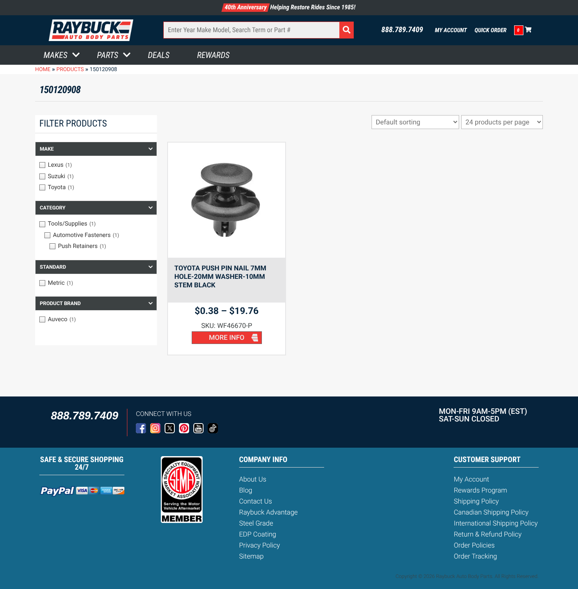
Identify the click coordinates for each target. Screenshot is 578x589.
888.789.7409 (402, 30)
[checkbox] (96, 165)
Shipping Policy (476, 501)
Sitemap (251, 556)
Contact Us (255, 501)
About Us (252, 479)
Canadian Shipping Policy (491, 512)
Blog (245, 490)
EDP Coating (257, 534)
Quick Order (490, 30)
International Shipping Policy (495, 523)
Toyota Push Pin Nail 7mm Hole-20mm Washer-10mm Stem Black (220, 276)
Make (47, 149)
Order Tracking (475, 556)
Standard (53, 267)
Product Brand (60, 303)
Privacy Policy (259, 545)
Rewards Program (480, 490)
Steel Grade (256, 523)
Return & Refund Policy (487, 534)
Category (53, 208)
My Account (451, 30)
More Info (227, 337)
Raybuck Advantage (268, 512)
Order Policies (474, 545)
